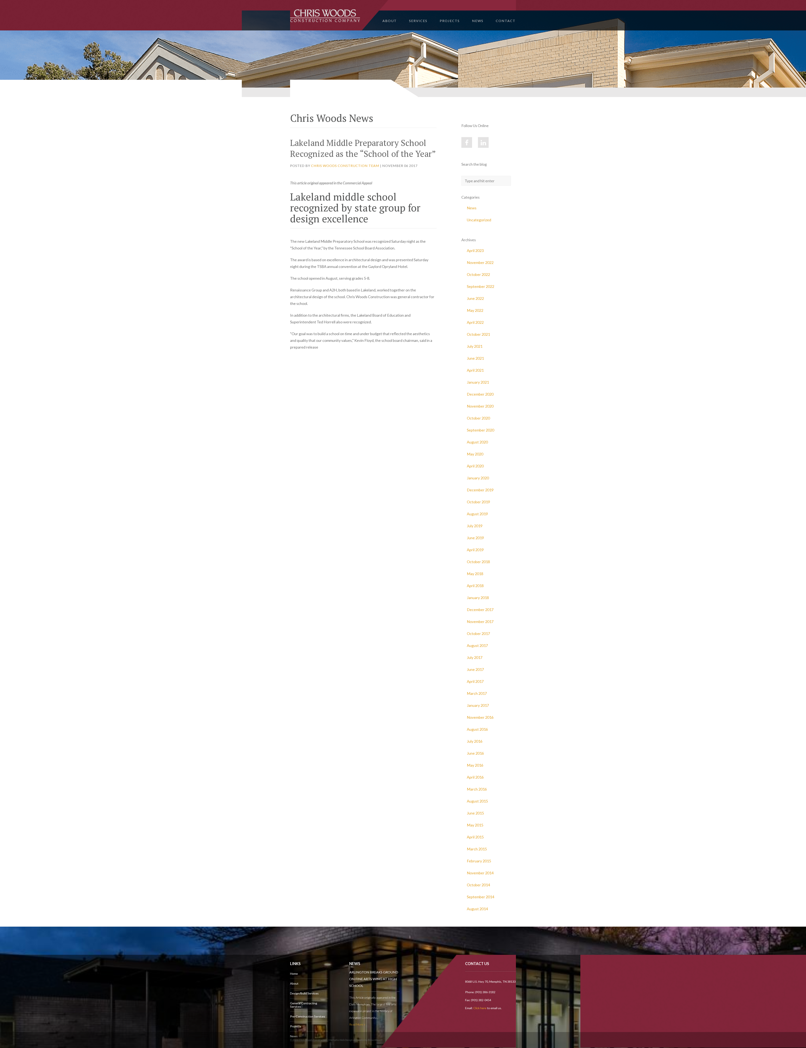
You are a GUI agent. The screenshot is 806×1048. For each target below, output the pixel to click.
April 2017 (475, 681)
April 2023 (475, 250)
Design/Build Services (304, 993)
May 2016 (475, 765)
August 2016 (477, 729)
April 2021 (475, 370)
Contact (506, 21)
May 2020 (475, 454)
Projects (450, 21)
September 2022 (480, 286)
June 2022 (475, 298)
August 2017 (477, 645)
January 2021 (478, 382)
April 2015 (475, 837)
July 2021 (474, 346)
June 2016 (475, 753)
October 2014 (478, 885)
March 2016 (477, 789)
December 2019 (480, 490)
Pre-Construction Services (307, 1016)
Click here (479, 1008)
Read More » (357, 1024)
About (389, 21)
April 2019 (475, 549)
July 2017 (474, 657)
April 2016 (475, 777)
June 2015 (475, 813)
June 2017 (475, 669)
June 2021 (475, 358)
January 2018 (478, 597)
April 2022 (475, 322)
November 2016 (480, 717)
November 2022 (480, 262)
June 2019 (475, 537)
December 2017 (480, 609)
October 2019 (478, 502)
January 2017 (478, 705)
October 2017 (478, 633)
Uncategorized (479, 220)
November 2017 (480, 621)
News (477, 21)
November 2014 (480, 873)
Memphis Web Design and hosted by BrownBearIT (356, 1039)
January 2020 (478, 478)
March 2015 (477, 849)
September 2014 (480, 897)
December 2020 (480, 394)
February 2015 (479, 861)
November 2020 (480, 406)
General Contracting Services (303, 1004)
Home (294, 973)
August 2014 (477, 908)
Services (418, 21)
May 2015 (475, 825)
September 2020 (480, 430)
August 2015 (477, 801)
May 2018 (475, 573)
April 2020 (475, 466)
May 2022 (475, 310)
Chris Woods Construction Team (345, 166)
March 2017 (477, 693)
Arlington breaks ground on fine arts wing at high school (373, 979)
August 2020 (477, 442)
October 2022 (478, 274)
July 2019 (474, 525)
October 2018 (478, 561)
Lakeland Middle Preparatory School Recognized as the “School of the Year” (363, 148)
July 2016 (474, 741)
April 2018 (475, 585)
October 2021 (478, 334)
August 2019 (477, 514)
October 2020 (478, 418)
